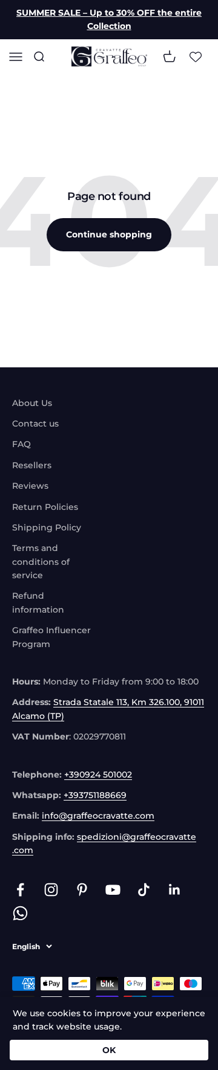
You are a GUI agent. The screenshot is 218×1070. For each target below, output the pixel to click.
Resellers (31, 465)
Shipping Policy (46, 527)
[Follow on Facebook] (20, 889)
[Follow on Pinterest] (82, 889)
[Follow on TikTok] (144, 889)
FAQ (21, 444)
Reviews (30, 485)
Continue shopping (109, 234)
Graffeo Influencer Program (51, 637)
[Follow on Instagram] (51, 889)
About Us (32, 403)
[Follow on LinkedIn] (175, 889)
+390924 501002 (98, 774)
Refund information (38, 602)
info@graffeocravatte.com (98, 815)
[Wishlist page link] (196, 56)
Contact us (35, 423)
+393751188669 (95, 795)
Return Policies (45, 506)
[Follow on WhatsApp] (20, 913)
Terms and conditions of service (41, 562)
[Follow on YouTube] (113, 889)
